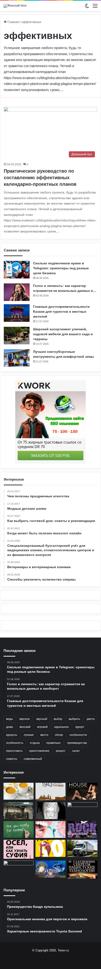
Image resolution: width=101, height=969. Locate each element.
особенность (14, 743)
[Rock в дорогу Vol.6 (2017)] (82, 829)
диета (91, 719)
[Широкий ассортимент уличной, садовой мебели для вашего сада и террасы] (17, 335)
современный (33, 758)
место (44, 735)
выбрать (74, 719)
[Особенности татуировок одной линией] (50, 810)
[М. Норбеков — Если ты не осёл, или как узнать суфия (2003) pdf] (19, 849)
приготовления (39, 750)
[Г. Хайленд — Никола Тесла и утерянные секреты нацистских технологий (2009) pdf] (82, 870)
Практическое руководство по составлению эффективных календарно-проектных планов (40, 177)
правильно (53, 743)
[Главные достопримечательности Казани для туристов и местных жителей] (17, 313)
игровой (42, 727)
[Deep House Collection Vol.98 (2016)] (82, 791)
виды (9, 719)
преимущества (77, 743)
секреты (11, 758)
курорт (79, 727)
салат (76, 750)
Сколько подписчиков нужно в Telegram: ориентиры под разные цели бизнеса (61, 268)
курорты (11, 735)
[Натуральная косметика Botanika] (19, 810)
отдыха (35, 743)
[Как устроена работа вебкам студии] (82, 810)
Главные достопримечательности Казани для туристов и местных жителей (61, 311)
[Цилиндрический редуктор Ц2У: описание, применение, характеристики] (19, 869)
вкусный (41, 719)
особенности (78, 735)
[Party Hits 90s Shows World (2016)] (50, 848)
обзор (59, 735)
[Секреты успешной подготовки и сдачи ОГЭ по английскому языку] (19, 829)
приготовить (14, 750)
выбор (58, 719)
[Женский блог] (15, 6)
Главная (13, 22)
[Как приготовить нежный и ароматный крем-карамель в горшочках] (19, 791)
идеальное (61, 727)
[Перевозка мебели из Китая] (82, 848)
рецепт (61, 750)
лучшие (29, 735)
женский (25, 727)
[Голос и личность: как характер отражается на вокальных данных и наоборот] (17, 292)
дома (9, 727)
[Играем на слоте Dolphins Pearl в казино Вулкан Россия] (50, 869)
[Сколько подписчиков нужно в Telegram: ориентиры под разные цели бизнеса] (17, 269)
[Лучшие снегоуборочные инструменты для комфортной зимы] (17, 358)
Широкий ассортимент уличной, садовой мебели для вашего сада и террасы (63, 334)
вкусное (24, 719)
